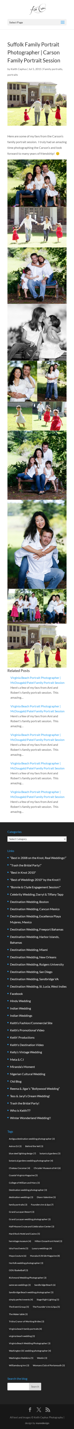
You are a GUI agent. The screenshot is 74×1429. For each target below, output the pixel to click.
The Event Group (19, 1306)
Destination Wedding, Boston (29, 902)
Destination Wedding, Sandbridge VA (34, 979)
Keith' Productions (22, 1037)
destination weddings (21, 1197)
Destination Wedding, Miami (29, 949)
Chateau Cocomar (19, 1168)
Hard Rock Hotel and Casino (24, 1233)
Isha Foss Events (18, 1248)
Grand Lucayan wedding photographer (30, 1219)
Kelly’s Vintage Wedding (26, 1052)
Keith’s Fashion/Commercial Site (31, 1023)
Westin (42, 1358)
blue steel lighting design (22, 1153)
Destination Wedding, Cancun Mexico (35, 909)
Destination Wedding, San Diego (31, 972)
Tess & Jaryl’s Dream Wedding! (30, 1096)
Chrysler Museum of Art (47, 1168)
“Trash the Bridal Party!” (26, 865)
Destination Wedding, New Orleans (33, 957)
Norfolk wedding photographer (26, 1263)
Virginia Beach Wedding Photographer (29, 1343)
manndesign (42, 1423)
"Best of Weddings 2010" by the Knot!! (35, 879)
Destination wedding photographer (28, 1190)
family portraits (18, 1204)
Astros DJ (15, 1146)
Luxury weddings (42, 1248)
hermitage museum (20, 1241)
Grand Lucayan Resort (21, 1211)
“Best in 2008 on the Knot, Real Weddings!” (38, 858)
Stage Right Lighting (48, 1299)
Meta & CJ (17, 1059)
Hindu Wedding (20, 1001)
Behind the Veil (34, 1146)
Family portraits (52, 69)
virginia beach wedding (22, 1336)
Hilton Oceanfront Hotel (48, 1241)
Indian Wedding (20, 1008)
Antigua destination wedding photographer (32, 1138)
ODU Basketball (18, 1270)
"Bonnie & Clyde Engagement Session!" (35, 887)
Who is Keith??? (20, 1110)
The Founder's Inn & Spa (46, 1306)
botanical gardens (50, 1153)
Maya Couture (17, 1255)
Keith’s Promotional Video (27, 1030)
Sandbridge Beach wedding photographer (31, 1292)
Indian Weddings (21, 1015)
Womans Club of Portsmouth (49, 1365)
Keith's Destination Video (27, 1045)
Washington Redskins (21, 1358)
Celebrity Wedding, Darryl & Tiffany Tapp (36, 894)
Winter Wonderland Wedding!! (30, 1118)
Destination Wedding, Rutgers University (37, 964)
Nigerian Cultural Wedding (27, 1074)
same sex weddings (20, 1284)
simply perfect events (21, 1299)
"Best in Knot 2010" (23, 872)
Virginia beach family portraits (25, 1328)
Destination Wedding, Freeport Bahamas (36, 929)
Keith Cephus (19, 69)
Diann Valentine (46, 1197)
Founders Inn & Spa (42, 1204)
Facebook (16, 993)
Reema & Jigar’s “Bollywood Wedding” (35, 1088)
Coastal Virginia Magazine (23, 1175)
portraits (12, 74)
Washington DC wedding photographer (30, 1350)
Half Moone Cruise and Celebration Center (31, 1226)
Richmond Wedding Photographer (27, 1277)
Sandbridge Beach (45, 1284)
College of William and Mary (24, 1182)
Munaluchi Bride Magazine (45, 1255)
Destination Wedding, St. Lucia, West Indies (38, 986)
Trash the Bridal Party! (24, 1103)
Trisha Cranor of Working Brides (26, 1321)
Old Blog (15, 1081)
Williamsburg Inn (19, 1365)
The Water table (18, 1314)
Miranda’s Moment (22, 1066)
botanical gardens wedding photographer (31, 1160)
